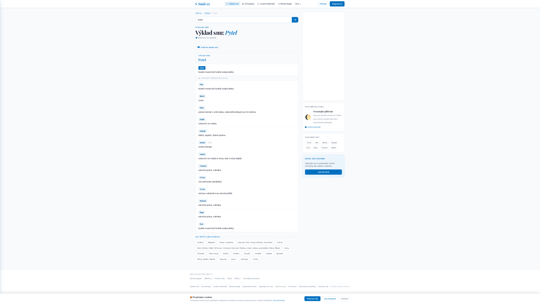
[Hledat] (295, 20)
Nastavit (344, 299)
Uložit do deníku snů (209, 47)
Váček (324, 143)
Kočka (225, 253)
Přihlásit (323, 4)
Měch (334, 148)
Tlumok (324, 148)
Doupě (247, 253)
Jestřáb (258, 253)
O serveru (292, 286)
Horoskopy (249, 4)
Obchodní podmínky (307, 286)
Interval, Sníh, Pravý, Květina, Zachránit (255, 242)
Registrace (337, 4)
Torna (309, 143)
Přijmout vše (312, 299)
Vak (316, 143)
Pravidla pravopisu (251, 278)
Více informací (279, 300)
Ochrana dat (323, 286)
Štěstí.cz (208, 278)
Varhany (244, 259)
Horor (233, 259)
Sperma (223, 259)
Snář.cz (204, 4)
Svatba (200, 242)
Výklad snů (234, 4)
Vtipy (229, 278)
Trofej (255, 259)
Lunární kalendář (267, 4)
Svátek (269, 253)
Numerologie (286, 4)
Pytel (202, 60)
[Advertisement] (323, 55)
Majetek (211, 242)
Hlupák (334, 143)
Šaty (315, 148)
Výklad (207, 13)
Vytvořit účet (323, 172)
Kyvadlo (279, 253)
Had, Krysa (214, 253)
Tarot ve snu (280, 286)
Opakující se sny (266, 286)
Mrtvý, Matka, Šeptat (206, 259)
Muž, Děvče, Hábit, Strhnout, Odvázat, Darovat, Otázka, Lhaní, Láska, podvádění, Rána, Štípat (238, 248)
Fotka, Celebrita (226, 242)
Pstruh (280, 242)
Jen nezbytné (330, 299)
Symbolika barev (249, 286)
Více (297, 4)
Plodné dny (220, 278)
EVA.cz (237, 278)
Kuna (286, 248)
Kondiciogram (196, 278)
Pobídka (200, 253)
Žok (308, 148)
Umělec (236, 253)
